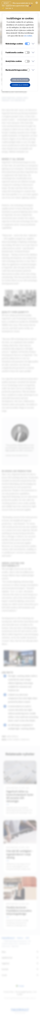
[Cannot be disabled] (27, 43)
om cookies (28, 36)
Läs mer (8, 8)
